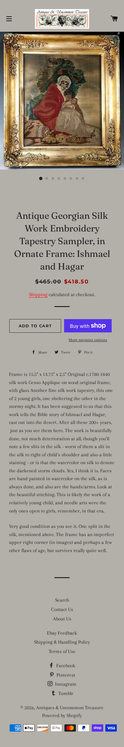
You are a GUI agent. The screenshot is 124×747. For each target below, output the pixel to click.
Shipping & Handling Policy (62, 642)
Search (62, 600)
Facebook (65, 665)
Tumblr (65, 693)
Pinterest (65, 675)
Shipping (38, 294)
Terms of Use (62, 651)
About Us (62, 619)
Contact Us (62, 609)
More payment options (88, 340)
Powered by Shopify (62, 715)
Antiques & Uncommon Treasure (70, 707)
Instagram (65, 684)
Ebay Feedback (62, 633)
